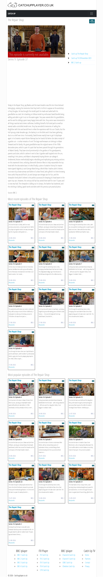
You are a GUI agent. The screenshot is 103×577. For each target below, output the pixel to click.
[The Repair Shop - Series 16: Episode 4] (21, 389)
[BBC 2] (92, 21)
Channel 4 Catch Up (68, 555)
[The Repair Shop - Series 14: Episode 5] (81, 298)
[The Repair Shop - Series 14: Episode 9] (21, 255)
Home (87, 555)
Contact (87, 562)
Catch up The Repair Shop (79, 53)
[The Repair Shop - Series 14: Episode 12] (81, 389)
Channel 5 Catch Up (68, 558)
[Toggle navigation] (91, 13)
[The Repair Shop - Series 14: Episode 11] (21, 213)
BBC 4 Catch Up (22, 566)
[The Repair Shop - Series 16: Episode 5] (51, 298)
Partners (87, 558)
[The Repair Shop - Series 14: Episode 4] (21, 340)
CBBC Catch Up (67, 562)
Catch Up (11, 13)
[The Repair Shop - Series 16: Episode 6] (51, 213)
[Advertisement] (36, 80)
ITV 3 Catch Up (44, 562)
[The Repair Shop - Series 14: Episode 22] (21, 473)
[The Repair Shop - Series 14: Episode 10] (81, 213)
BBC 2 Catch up (76, 62)
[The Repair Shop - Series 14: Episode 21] (81, 473)
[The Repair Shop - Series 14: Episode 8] (51, 255)
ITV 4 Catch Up (44, 566)
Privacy (87, 566)
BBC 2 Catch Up (22, 558)
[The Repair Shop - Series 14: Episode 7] (81, 255)
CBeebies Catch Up (68, 566)
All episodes (12, 240)
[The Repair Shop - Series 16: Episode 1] (51, 431)
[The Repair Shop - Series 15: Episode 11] (81, 431)
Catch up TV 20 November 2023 (81, 58)
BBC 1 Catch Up (22, 555)
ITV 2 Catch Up (44, 558)
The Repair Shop (16, 20)
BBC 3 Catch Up (22, 562)
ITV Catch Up (44, 555)
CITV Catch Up (44, 570)
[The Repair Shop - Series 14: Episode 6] (21, 298)
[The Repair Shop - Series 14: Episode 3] (21, 516)
